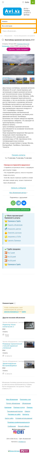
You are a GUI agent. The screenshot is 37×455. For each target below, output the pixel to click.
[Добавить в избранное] (3, 39)
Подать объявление (13, 403)
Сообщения (12, 426)
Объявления (26, 403)
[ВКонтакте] (23, 203)
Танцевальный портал (15, 411)
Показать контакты (18, 155)
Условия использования (23, 418)
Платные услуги (19, 407)
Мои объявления (12, 399)
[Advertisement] (18, 286)
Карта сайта (9, 418)
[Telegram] (18, 203)
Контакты (26, 414)
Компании (8, 407)
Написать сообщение (18, 188)
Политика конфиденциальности (19, 422)
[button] (12, 80)
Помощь (30, 407)
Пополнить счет (25, 399)
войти (24, 311)
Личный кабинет (23, 426)
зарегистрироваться (11, 311)
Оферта (27, 411)
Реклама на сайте (14, 414)
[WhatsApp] (13, 203)
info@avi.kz (22, 441)
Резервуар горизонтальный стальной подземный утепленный (12, 346)
